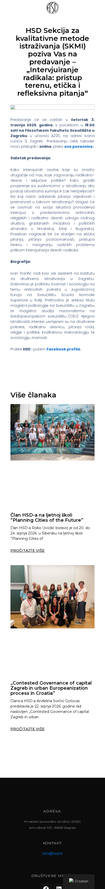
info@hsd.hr (53, 853)
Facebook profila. (64, 349)
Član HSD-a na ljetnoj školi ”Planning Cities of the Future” (46, 517)
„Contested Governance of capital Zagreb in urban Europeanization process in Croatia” (51, 688)
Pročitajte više (27, 550)
